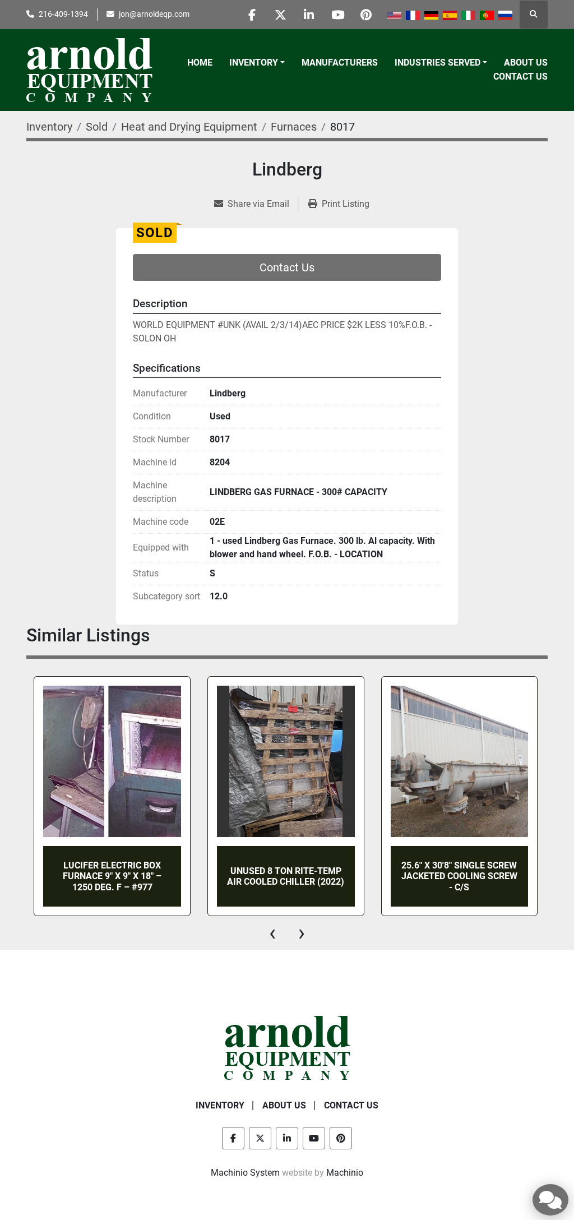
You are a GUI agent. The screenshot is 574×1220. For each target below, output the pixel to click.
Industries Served (437, 62)
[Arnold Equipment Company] (287, 1047)
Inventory (253, 62)
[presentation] (272, 933)
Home (199, 62)
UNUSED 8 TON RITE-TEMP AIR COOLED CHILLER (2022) (285, 876)
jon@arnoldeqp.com (154, 14)
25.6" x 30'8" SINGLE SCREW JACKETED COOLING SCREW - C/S (459, 876)
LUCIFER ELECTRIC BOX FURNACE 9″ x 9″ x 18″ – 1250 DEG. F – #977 (112, 876)
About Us (526, 62)
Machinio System (245, 1172)
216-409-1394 (63, 14)
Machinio (344, 1172)
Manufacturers (340, 62)
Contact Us (520, 76)
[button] (257, 63)
